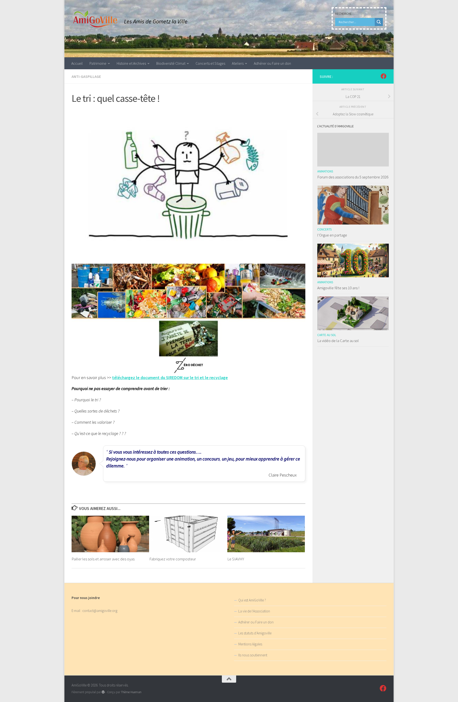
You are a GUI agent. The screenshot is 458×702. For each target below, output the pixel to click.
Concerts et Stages (210, 63)
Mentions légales (250, 644)
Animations (325, 171)
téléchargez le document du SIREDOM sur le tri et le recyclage (170, 377)
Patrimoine (97, 63)
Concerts (324, 229)
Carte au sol (326, 335)
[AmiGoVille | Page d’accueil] (95, 19)
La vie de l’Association (254, 611)
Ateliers (238, 63)
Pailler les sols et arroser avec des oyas (103, 559)
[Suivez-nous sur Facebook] (383, 76)
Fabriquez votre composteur (172, 559)
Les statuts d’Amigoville (254, 633)
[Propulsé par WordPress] (103, 692)
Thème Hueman (131, 692)
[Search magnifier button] (379, 22)
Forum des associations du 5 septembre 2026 (352, 177)
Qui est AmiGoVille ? (252, 600)
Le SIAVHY (235, 559)
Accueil (77, 63)
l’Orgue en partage (332, 235)
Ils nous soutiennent (252, 655)
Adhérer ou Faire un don (272, 63)
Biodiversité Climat (170, 63)
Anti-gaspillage (86, 76)
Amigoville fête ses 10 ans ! (338, 287)
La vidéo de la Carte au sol (338, 340)
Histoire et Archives (131, 63)
